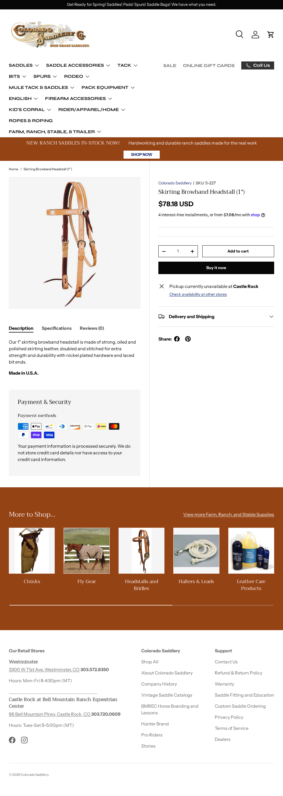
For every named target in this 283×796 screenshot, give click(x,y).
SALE (169, 65)
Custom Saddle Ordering (240, 706)
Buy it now (216, 267)
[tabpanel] (74, 357)
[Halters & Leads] (196, 550)
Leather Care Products (251, 585)
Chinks (32, 581)
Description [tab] (21, 328)
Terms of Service (231, 728)
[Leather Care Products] (251, 550)
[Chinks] (31, 550)
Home (13, 169)
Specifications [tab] (57, 328)
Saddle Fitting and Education (244, 695)
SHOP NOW (141, 154)
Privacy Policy (229, 717)
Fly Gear (86, 581)
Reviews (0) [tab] (92, 328)
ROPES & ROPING (31, 120)
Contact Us (226, 661)
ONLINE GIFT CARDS (209, 65)
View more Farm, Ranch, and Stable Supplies (228, 514)
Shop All (149, 661)
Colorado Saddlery (175, 183)
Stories (148, 746)
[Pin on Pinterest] (187, 338)
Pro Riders (152, 735)
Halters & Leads (196, 581)
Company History (159, 684)
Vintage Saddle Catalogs (166, 695)
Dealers (222, 739)
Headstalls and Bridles (141, 585)
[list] (74, 242)
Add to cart (238, 251)
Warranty (224, 684)
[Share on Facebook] (176, 338)
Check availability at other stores (198, 294)
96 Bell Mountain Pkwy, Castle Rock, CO (50, 714)
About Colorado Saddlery (167, 673)
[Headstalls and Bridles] (141, 550)
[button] (271, 35)
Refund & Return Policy (238, 673)
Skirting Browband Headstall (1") (47, 169)
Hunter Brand (155, 724)
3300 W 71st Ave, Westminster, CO (44, 669)
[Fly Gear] (86, 550)
